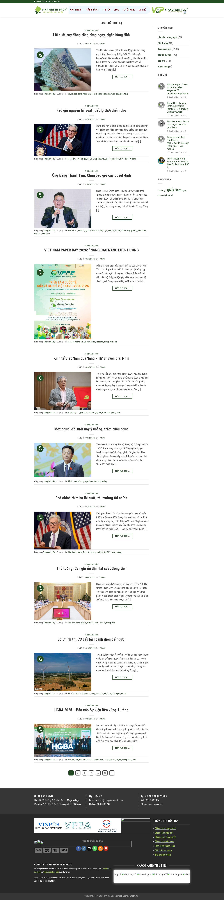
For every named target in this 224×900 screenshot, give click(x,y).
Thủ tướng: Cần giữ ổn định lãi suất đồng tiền (91, 568)
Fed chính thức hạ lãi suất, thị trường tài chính (91, 498)
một (79, 481)
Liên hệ (142, 10)
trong (134, 159)
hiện (110, 230)
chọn (86, 693)
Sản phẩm (91, 10)
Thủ (100, 623)
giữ (85, 159)
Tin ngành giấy (91, 31)
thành (144, 230)
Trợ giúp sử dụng (163, 854)
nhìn (108, 412)
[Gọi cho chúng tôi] (94, 848)
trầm (95, 481)
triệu (99, 481)
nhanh (123, 230)
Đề (105, 693)
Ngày (105, 94)
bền (73, 759)
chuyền (70, 412)
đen (93, 230)
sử (117, 759)
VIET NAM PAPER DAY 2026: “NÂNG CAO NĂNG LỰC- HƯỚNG (91, 250)
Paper (98, 342)
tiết (130, 159)
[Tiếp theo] (111, 772)
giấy (170, 189)
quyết (133, 230)
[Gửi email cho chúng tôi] (89, 848)
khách (96, 759)
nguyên (105, 159)
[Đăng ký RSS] (100, 848)
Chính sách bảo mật (164, 832)
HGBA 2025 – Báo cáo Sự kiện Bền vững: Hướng (91, 710)
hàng (85, 94)
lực (85, 342)
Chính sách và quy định (165, 828)
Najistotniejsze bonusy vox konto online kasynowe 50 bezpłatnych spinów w (177, 89)
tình (43, 234)
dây (72, 342)
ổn (93, 623)
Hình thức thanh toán (165, 845)
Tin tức (106, 10)
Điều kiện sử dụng (163, 850)
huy (89, 94)
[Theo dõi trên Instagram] (83, 848)
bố (73, 230)
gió (106, 230)
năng (93, 342)
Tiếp (126, 159)
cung (93, 693)
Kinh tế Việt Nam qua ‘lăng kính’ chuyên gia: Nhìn (91, 358)
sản (114, 759)
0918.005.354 (152, 800)
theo (117, 159)
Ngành (117, 230)
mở (100, 412)
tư (47, 234)
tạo (91, 481)
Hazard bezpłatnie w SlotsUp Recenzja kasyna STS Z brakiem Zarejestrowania (177, 107)
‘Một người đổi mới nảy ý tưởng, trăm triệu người (91, 429)
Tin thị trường (164, 54)
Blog (116, 10)
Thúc (39, 234)
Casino (160, 190)
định (97, 230)
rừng (94, 552)
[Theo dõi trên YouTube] (105, 848)
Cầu (69, 552)
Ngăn (100, 94)
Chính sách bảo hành (164, 841)
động (80, 94)
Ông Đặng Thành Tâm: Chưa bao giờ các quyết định (91, 175)
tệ (115, 412)
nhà (108, 94)
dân (97, 693)
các (76, 230)
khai (85, 412)
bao (69, 230)
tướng (106, 342)
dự (75, 412)
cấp (72, 693)
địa (78, 412)
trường (118, 552)
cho (69, 159)
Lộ (91, 159)
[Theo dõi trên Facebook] (78, 848)
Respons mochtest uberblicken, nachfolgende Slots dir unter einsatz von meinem (178, 143)
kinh (89, 412)
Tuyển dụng (129, 10)
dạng (85, 230)
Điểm (73, 159)
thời (121, 159)
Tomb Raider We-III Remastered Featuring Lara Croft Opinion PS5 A (178, 163)
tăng (121, 94)
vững (130, 759)
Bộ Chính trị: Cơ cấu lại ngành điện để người (91, 639)
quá (112, 412)
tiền (104, 623)
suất (117, 94)
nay (83, 481)
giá (81, 412)
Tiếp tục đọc (122, 77)
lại (92, 94)
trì (125, 693)
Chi (69, 94)
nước (113, 94)
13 (105, 772)
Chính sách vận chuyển (165, 837)
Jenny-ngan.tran (155, 804)
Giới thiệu (75, 10)
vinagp (102, 44)
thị (105, 552)
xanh (115, 342)
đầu (89, 230)
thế (35, 234)
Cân (69, 623)
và (49, 234)
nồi (109, 159)
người (87, 481)
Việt (111, 342)
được (102, 230)
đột (77, 159)
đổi (69, 481)
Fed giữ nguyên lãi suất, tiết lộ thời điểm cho (91, 110)
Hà (88, 552)
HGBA (85, 759)
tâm (139, 230)
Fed (81, 159)
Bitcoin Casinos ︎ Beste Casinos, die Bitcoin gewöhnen (178, 124)
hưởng (77, 342)
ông (128, 230)
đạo (75, 94)
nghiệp (184, 191)
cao (69, 342)
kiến (101, 759)
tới (102, 342)
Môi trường (163, 43)
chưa (80, 230)
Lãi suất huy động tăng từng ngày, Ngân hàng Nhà (91, 35)
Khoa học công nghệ (167, 37)
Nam (99, 159)
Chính (74, 552)
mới (95, 94)
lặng (96, 412)
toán (113, 552)
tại (136, 230)
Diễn (101, 693)
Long (95, 159)
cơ (72, 94)
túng (126, 94)
